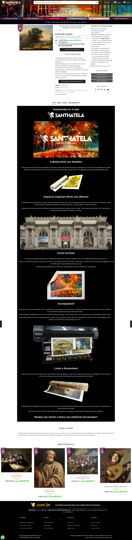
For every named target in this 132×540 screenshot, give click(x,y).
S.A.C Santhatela (48, 528)
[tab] (54, 103)
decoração (68, 90)
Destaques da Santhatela (26, 522)
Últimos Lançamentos (25, 528)
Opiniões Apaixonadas (73, 525)
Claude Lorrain (64, 87)
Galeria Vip (99, 18)
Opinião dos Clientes (121, 18)
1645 (64, 94)
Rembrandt (16, 474)
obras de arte (65, 92)
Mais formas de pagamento (65, 45)
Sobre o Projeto (95, 522)
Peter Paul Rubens (49, 489)
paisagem (72, 92)
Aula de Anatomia (16, 476)
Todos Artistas (54, 18)
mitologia (58, 92)
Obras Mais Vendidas (10, 18)
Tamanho (69, 34)
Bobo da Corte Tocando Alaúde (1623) (115, 486)
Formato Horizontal (76, 90)
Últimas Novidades (33, 18)
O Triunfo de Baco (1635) (82, 478)
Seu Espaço (88, 8)
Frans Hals (115, 485)
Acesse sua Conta (48, 522)
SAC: (30, 535)
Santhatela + (78, 8)
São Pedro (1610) (49, 491)
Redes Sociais (71, 528)
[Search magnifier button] (96, 2)
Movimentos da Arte (77, 18)
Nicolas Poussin (82, 476)
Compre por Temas (65, 8)
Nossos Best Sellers (25, 525)
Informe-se (94, 525)
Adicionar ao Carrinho (73, 49)
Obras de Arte (43, 8)
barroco (62, 90)
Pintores (53, 8)
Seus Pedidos (47, 525)
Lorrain (85, 90)
